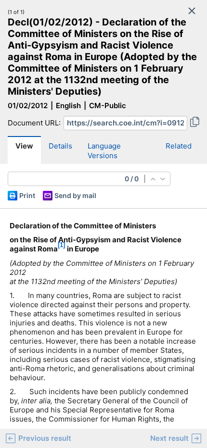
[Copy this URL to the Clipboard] (194, 123)
